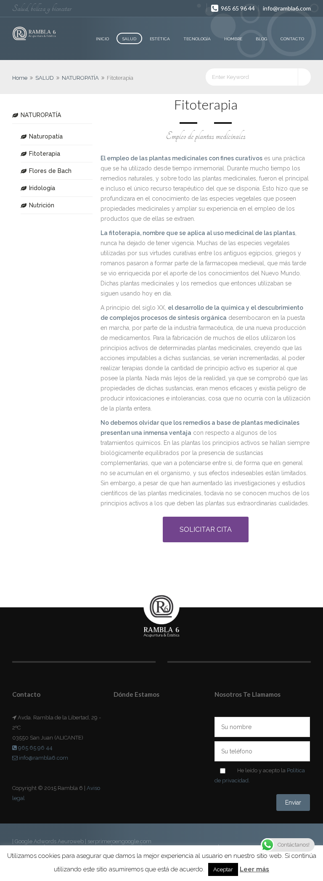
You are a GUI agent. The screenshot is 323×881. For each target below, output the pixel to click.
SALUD (129, 39)
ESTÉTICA (160, 39)
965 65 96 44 (237, 8)
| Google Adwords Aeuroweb (48, 841)
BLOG (261, 39)
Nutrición (41, 205)
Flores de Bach (50, 170)
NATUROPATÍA (80, 78)
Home (19, 78)
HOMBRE (233, 39)
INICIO (102, 39)
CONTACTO (292, 39)
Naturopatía (46, 136)
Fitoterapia (44, 153)
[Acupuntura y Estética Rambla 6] (34, 34)
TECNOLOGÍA (197, 39)
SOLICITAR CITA (206, 529)
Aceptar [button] (223, 869)
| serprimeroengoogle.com (118, 841)
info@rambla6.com (287, 8)
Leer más (254, 869)
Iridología (42, 188)
